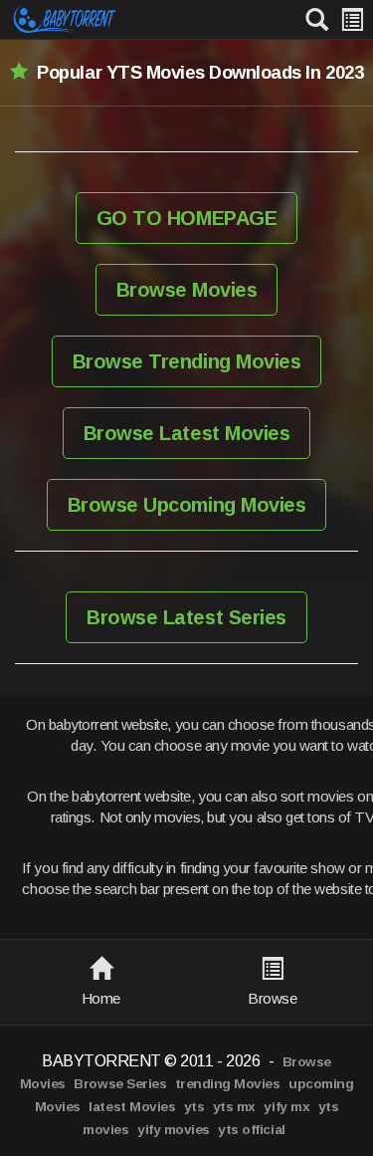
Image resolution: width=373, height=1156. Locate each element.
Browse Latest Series (186, 617)
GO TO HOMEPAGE (186, 218)
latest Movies (132, 1106)
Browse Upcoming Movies (186, 505)
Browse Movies (187, 290)
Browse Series (120, 1083)
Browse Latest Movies (186, 433)
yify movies (173, 1129)
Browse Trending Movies (186, 361)
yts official (251, 1129)
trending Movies (227, 1083)
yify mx (286, 1106)
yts (194, 1106)
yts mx (234, 1106)
